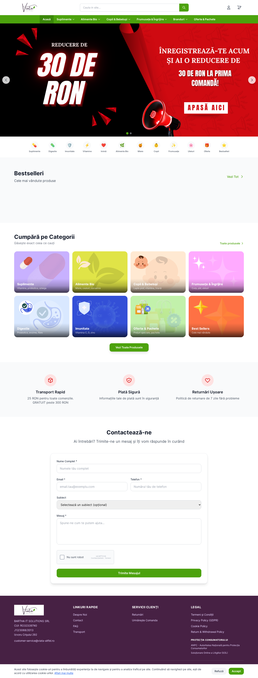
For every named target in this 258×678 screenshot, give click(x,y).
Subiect (61, 497)
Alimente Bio (89, 19)
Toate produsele (230, 243)
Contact (78, 620)
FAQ (75, 626)
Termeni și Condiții (202, 614)
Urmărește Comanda (145, 620)
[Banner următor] (252, 80)
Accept (236, 671)
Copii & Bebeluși (117, 19)
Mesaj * (61, 515)
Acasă (47, 19)
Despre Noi (80, 614)
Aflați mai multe (63, 673)
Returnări (137, 614)
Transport (79, 631)
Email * (61, 479)
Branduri (179, 19)
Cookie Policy (199, 626)
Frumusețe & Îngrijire (150, 19)
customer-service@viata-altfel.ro (34, 640)
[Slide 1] (127, 133)
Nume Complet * (67, 461)
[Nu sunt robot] (62, 557)
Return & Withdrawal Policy (207, 631)
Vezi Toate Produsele (129, 347)
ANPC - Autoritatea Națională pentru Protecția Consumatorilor (215, 647)
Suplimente (64, 19)
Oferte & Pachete (204, 19)
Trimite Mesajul (129, 573)
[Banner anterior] (6, 80)
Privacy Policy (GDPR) (204, 620)
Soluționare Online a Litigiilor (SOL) (209, 652)
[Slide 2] (131, 133)
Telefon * (136, 479)
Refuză (219, 671)
